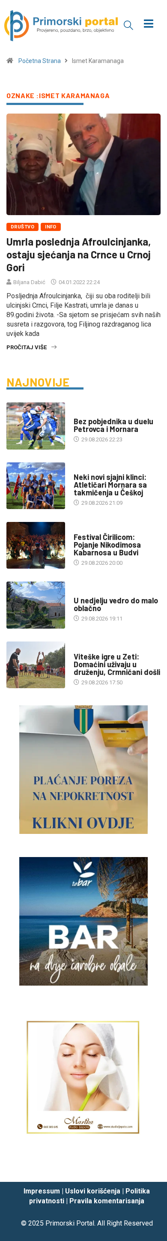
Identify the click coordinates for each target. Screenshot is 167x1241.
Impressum (42, 1191)
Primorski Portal (69, 1223)
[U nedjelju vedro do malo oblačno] (35, 605)
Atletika (85, 468)
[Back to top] (147, 1167)
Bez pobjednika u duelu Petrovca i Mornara (113, 425)
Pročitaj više (26, 347)
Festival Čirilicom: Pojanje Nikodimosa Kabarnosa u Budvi (107, 544)
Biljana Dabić (29, 282)
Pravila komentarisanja (106, 1201)
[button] (128, 24)
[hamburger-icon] (148, 24)
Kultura (85, 528)
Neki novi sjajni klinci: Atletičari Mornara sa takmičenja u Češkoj (110, 484)
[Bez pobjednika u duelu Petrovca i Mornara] (35, 425)
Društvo (22, 227)
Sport (82, 413)
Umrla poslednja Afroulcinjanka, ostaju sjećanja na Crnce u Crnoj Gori (78, 254)
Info (51, 227)
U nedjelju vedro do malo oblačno (116, 604)
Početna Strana (39, 60)
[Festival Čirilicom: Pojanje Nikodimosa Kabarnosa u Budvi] (35, 545)
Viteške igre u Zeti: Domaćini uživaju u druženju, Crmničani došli (117, 664)
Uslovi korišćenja (92, 1191)
